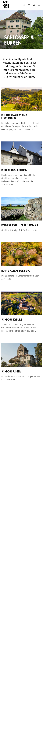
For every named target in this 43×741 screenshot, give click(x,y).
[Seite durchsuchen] (23, 4)
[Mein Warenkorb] (34, 4)
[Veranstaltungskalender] (29, 4)
